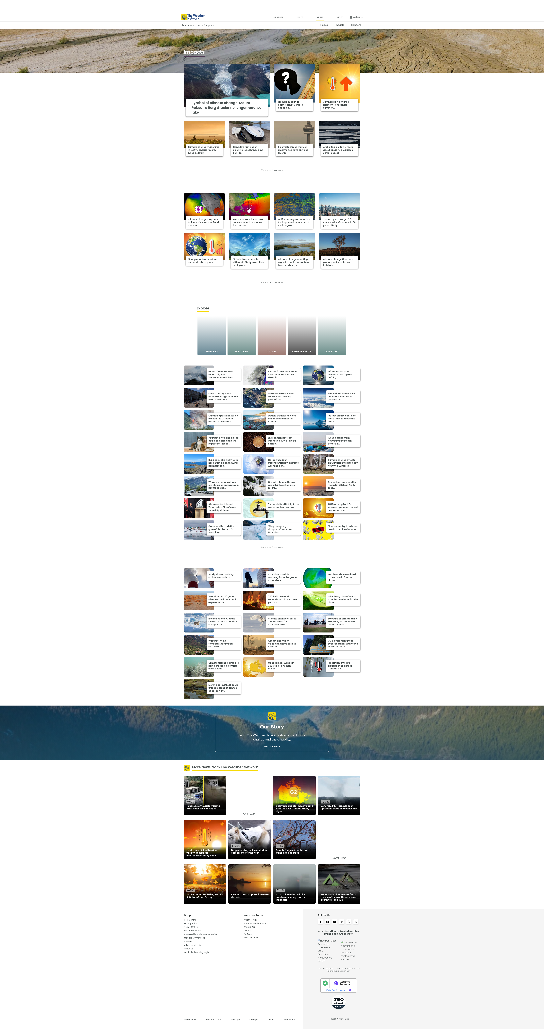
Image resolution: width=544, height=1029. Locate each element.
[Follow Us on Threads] (348, 922)
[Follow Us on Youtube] (334, 922)
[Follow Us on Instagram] (327, 922)
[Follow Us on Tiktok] (341, 922)
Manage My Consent (194, 938)
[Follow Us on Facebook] (320, 922)
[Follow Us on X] (355, 922)
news (189, 25)
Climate (199, 25)
